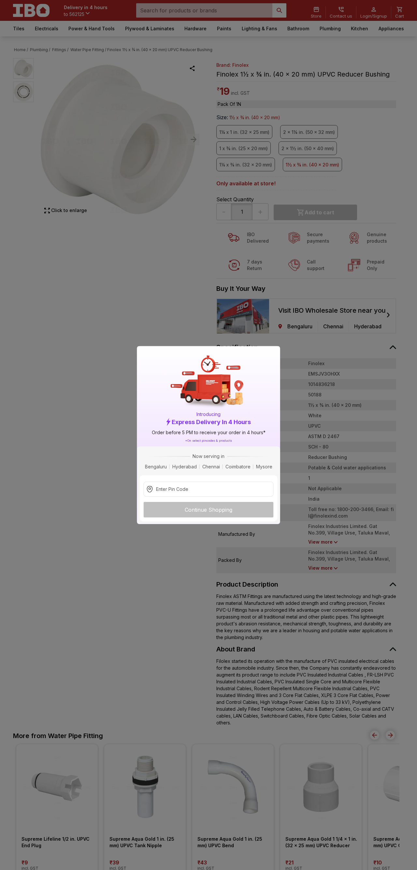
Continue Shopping (208, 509)
